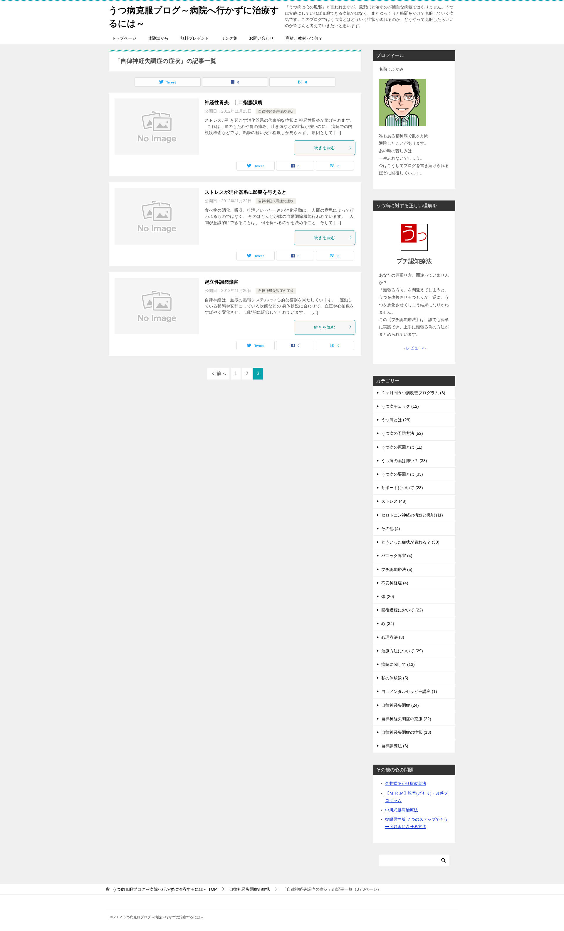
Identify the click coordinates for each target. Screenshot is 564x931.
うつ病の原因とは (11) (401, 447)
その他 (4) (390, 528)
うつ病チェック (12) (400, 406)
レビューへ (416, 348)
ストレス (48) (394, 501)
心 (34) (387, 623)
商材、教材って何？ (304, 38)
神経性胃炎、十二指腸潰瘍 (234, 102)
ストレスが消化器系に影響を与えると (246, 192)
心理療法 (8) (392, 637)
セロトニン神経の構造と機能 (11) (412, 515)
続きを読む (324, 147)
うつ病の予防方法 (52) (402, 433)
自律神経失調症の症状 (275, 111)
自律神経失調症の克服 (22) (406, 718)
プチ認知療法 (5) (396, 569)
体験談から (158, 38)
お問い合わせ (261, 38)
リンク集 (229, 38)
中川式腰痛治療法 (401, 810)
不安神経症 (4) (394, 583)
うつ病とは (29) (396, 419)
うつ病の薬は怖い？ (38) (404, 460)
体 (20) (387, 596)
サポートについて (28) (402, 487)
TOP (165, 889)
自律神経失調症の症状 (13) (406, 732)
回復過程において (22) (402, 610)
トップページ (124, 38)
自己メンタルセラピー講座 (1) (409, 691)
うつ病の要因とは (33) (402, 474)
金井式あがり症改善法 (405, 783)
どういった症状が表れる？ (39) (410, 542)
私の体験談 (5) (394, 678)
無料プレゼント (194, 38)
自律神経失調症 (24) (400, 705)
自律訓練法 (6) (394, 745)
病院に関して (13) (398, 664)
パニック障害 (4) (396, 555)
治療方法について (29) (402, 650)
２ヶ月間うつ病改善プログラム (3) (413, 392)
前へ (221, 373)
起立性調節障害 (222, 282)
